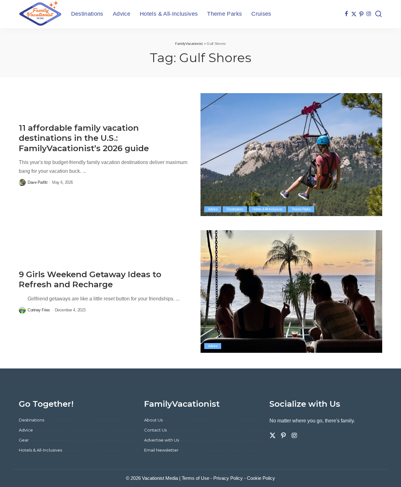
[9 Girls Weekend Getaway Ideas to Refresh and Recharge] (291, 291)
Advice (212, 209)
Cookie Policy (261, 478)
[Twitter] (354, 14)
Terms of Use (195, 478)
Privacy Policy (228, 478)
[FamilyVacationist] (40, 14)
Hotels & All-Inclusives (268, 209)
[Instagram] (369, 14)
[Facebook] (346, 14)
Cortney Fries (39, 310)
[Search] (378, 14)
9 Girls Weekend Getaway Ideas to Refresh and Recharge (90, 279)
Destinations (235, 209)
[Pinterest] (361, 14)
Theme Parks (301, 209)
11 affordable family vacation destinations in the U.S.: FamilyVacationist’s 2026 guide (84, 138)
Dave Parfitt (37, 182)
